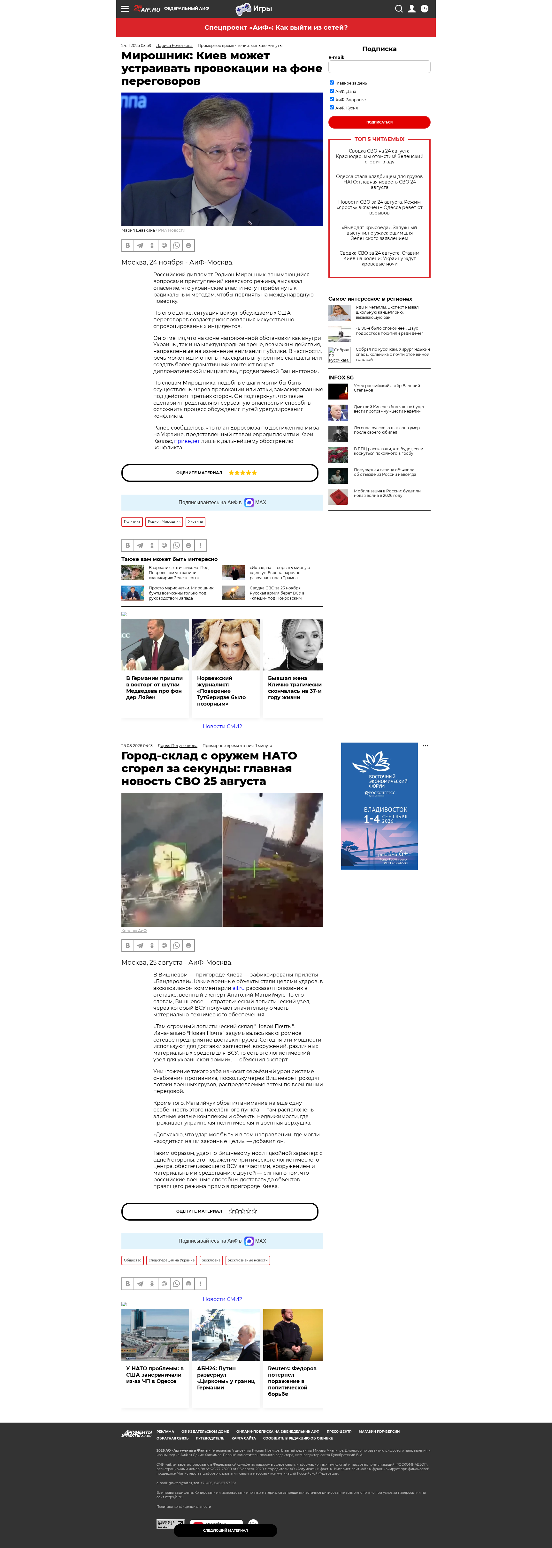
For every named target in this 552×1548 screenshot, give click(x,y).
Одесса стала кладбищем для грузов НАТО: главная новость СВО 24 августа (379, 182)
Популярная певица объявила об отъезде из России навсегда (385, 472)
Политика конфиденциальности (184, 1507)
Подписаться (379, 122)
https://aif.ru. (174, 1497)
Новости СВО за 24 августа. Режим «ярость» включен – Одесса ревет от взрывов (380, 207)
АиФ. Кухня (346, 108)
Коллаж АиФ (134, 930)
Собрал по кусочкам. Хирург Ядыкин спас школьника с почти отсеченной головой (393, 354)
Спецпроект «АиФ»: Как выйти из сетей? (276, 27)
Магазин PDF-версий (379, 1432)
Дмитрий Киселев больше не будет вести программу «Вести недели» (389, 409)
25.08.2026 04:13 (137, 745)
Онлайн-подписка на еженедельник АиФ (277, 1432)
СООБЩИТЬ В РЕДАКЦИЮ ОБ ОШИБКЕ (298, 1438)
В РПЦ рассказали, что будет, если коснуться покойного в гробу (388, 451)
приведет (187, 441)
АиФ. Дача (345, 91)
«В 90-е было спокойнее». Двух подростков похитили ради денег (389, 331)
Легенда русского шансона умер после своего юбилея (387, 430)
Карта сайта (244, 1438)
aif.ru (239, 988)
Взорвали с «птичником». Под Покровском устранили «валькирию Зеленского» (179, 572)
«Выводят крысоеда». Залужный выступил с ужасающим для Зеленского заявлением (379, 233)
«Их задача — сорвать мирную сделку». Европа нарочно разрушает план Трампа (280, 572)
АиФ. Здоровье (350, 99)
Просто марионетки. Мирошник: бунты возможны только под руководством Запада (181, 593)
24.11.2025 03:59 (136, 45)
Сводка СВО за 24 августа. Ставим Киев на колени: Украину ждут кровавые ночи (379, 259)
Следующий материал (225, 1531)
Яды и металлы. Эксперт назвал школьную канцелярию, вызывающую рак (387, 312)
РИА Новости (171, 230)
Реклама (165, 1432)
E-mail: (336, 57)
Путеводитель (210, 1438)
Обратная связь (172, 1438)
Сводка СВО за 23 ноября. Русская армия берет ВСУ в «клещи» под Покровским (277, 593)
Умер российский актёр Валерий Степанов (387, 388)
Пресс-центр (339, 1432)
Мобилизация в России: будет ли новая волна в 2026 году (387, 493)
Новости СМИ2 (222, 726)
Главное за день (351, 83)
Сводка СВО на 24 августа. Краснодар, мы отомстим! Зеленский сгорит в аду (380, 156)
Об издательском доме (205, 1432)
